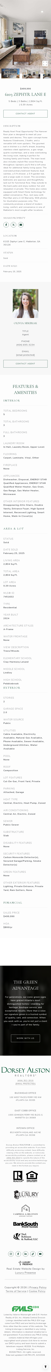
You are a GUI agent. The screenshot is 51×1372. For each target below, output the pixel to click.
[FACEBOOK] (18, 1254)
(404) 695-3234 (25, 344)
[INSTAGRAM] (11, 1254)
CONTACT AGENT (25, 363)
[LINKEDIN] (25, 1254)
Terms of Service (16, 1291)
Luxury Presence (25, 1272)
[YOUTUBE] (40, 1254)
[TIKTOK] (33, 1254)
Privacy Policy (38, 1287)
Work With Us (25, 1038)
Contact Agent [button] (25, 113)
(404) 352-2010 (26, 1080)
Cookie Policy (37, 1291)
